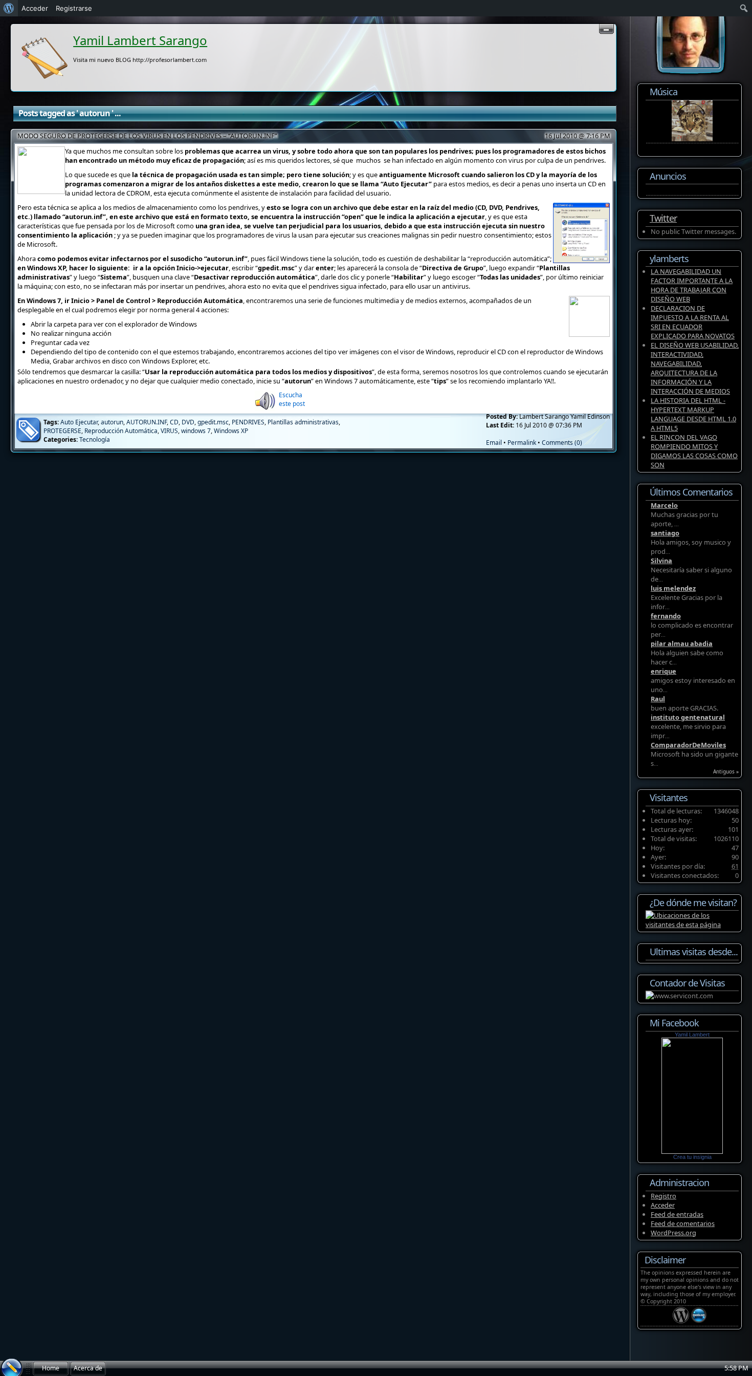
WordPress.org (673, 1232)
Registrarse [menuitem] (74, 8)
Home (50, 1368)
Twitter (663, 218)
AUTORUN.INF (146, 422)
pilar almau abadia (682, 643)
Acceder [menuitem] (34, 8)
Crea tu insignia (692, 1157)
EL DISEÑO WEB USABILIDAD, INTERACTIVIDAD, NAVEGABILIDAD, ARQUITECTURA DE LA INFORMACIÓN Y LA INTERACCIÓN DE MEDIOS (695, 368)
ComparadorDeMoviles (688, 744)
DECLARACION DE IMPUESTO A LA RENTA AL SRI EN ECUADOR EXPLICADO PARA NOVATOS (693, 322)
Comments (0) (562, 442)
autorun (112, 422)
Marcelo (664, 505)
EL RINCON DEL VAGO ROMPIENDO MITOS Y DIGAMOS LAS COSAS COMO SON (694, 451)
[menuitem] (9, 8)
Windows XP (231, 430)
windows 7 (196, 430)
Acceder (663, 1205)
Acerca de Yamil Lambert (88, 1370)
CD (174, 422)
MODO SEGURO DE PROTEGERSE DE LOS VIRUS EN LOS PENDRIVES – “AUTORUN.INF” (147, 135)
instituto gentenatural (688, 717)
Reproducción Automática (121, 430)
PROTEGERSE (62, 430)
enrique (663, 671)
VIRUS (169, 430)
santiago (665, 533)
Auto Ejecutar (79, 422)
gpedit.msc (213, 422)
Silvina (661, 560)
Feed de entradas (677, 1214)
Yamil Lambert (692, 1034)
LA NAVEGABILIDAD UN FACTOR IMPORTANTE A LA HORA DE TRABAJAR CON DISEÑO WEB (692, 285)
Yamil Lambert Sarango (140, 40)
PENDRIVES (248, 422)
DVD (188, 422)
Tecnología (94, 439)
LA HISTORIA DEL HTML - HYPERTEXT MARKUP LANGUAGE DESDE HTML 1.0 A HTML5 (693, 414)
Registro (663, 1195)
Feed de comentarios (683, 1223)
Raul (658, 698)
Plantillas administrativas (303, 422)
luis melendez (673, 588)
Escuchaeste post (292, 399)
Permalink (521, 442)
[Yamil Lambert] (692, 1151)
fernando (666, 615)
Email (494, 442)
